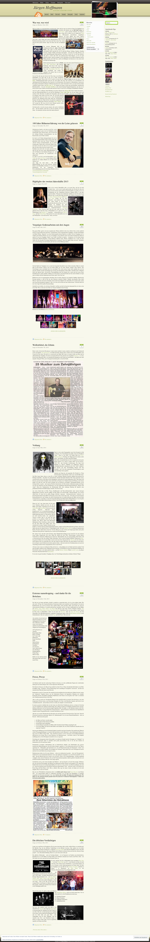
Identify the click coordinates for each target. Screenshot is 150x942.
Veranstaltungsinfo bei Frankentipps (40, 170)
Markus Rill (68, 90)
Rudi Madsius (50, 878)
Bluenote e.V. (44, 212)
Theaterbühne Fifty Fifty (54, 69)
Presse (88, 39)
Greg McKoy (53, 877)
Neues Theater (114, 53)
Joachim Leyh (75, 550)
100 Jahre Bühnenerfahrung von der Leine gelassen (55, 123)
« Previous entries (36, 929)
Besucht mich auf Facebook (111, 94)
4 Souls (106, 38)
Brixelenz (63, 611)
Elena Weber (43, 508)
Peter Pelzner (57, 101)
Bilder (41, 2)
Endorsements (90, 37)
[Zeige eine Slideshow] (58, 331)
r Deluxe (64, 892)
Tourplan (53, 2)
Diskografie (60, 2)
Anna (82, 538)
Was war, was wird (41, 22)
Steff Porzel (61, 31)
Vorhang (36, 445)
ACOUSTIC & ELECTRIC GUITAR (62, 10)
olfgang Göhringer (58, 197)
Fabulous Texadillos (73, 866)
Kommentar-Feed (108, 89)
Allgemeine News (38, 117)
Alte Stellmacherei (45, 352)
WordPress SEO (92, 941)
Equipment (82, 14)
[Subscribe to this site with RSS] (38, 13)
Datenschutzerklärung (91, 44)
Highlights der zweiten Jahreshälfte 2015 (50, 181)
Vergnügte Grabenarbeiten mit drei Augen (51, 224)
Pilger (54, 615)
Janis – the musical (109, 32)
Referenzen (35, 2)
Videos (47, 2)
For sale (89, 35)
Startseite (46, 14)
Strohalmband (36, 880)
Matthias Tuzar (67, 528)
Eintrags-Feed (108, 87)
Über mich (67, 2)
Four (52, 908)
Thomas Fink (36, 878)
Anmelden (107, 86)
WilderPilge (59, 892)
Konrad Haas (51, 551)
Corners (54, 908)
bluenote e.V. (77, 355)
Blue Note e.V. (50, 85)
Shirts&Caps (108, 96)
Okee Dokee (74, 868)
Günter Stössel (43, 878)
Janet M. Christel (75, 611)
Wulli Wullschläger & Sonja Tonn (44, 610)
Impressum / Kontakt (91, 42)
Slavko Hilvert (56, 610)
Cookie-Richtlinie (39, 939)
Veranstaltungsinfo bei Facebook (40, 172)
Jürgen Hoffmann (48, 7)
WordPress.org (108, 91)
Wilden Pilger (43, 214)
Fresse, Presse (39, 676)
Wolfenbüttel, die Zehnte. (44, 344)
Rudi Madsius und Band (75, 613)
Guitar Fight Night (64, 92)
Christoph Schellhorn (50, 87)
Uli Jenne (50, 197)
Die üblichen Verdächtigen (44, 840)
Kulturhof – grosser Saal (111, 40)
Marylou (72, 540)
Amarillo (41, 908)
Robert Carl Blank (50, 608)
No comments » (48, 117)
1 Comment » (48, 834)
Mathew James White (40, 608)
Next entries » (44, 929)
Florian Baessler (74, 772)
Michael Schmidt (64, 550)
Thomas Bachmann (50, 309)
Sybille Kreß (35, 508)
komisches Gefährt (60, 849)
